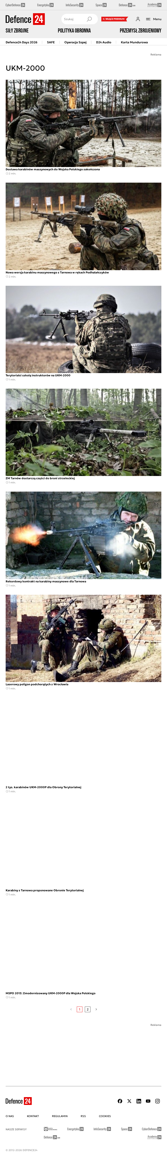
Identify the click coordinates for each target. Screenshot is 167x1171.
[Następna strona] (96, 1009)
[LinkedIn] (139, 1101)
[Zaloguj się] (137, 19)
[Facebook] (120, 1101)
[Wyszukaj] (89, 19)
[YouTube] (148, 1101)
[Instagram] (157, 1101)
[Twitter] (129, 1101)
